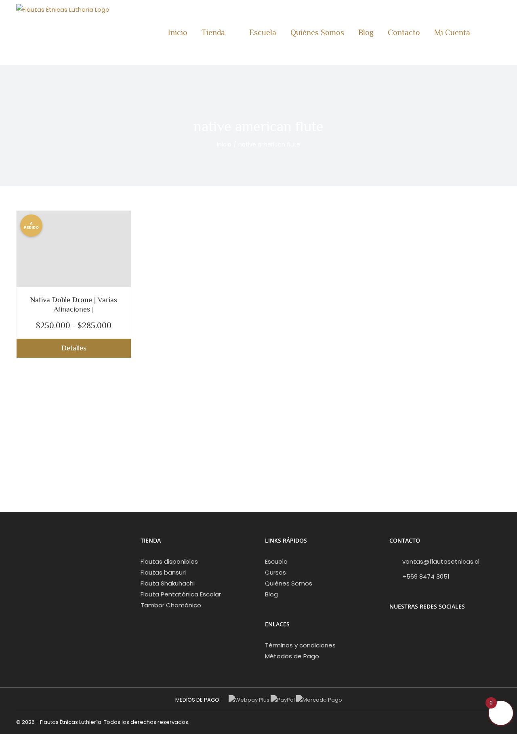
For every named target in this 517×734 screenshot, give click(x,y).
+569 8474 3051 (426, 576)
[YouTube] (413, 627)
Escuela (276, 561)
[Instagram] (402, 627)
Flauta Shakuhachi (168, 583)
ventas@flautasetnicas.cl (440, 561)
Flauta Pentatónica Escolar (181, 594)
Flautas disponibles (169, 561)
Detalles (73, 348)
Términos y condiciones (300, 645)
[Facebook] (391, 627)
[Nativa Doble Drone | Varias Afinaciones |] (74, 249)
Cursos (275, 572)
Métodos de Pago (292, 656)
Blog (271, 594)
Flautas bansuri (163, 572)
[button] (497, 32)
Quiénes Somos (288, 583)
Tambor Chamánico (171, 605)
